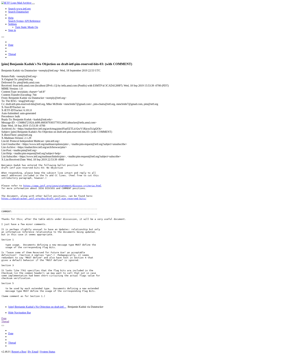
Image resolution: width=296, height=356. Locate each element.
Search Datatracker (18, 11)
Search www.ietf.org (19, 8)
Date (10, 44)
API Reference (32, 21)
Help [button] (11, 17)
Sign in (12, 30)
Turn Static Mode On (26, 27)
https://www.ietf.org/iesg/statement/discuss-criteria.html (62, 185)
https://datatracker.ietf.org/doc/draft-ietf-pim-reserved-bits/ (43, 198)
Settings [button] (12, 24)
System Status (47, 351)
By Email (33, 351)
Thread (12, 54)
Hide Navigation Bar (19, 312)
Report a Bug (18, 351)
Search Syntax (16, 21)
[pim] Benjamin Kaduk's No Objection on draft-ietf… (37, 306)
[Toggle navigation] (33, 3)
